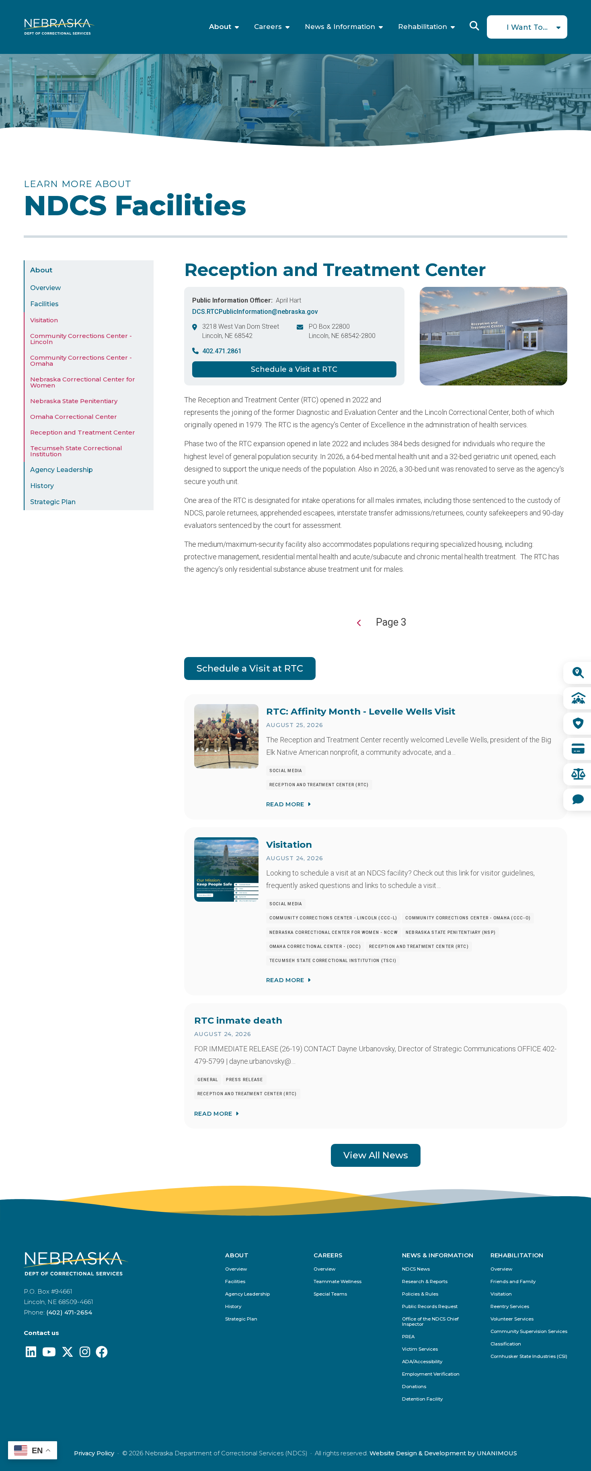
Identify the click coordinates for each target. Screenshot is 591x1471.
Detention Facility (422, 1399)
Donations (414, 1386)
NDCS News (416, 1269)
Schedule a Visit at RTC (294, 369)
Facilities (44, 304)
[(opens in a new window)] (31, 1354)
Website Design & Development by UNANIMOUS (443, 1453)
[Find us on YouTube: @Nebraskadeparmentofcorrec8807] (49, 1354)
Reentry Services (509, 1306)
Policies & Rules (420, 1294)
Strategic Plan (53, 502)
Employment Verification (431, 1374)
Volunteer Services (512, 1319)
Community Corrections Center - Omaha (81, 361)
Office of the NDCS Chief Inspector (430, 1321)
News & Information (340, 27)
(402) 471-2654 (69, 1312)
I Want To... (527, 27)
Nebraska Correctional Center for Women (82, 382)
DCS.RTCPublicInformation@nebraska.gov (255, 311)
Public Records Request (430, 1306)
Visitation (44, 320)
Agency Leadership (61, 470)
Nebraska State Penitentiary (73, 401)
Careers (268, 27)
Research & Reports (424, 1281)
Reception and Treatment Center (82, 433)
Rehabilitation (422, 27)
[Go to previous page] (359, 623)
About (220, 27)
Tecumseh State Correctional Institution (76, 451)
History (42, 486)
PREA (408, 1336)
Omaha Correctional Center (73, 417)
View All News (375, 1155)
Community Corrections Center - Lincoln (81, 339)
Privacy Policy (94, 1453)
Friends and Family (513, 1281)
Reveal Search (474, 26)
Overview (45, 288)
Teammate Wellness (337, 1281)
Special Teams (330, 1294)
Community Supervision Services (528, 1331)
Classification (505, 1344)
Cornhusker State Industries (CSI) (528, 1356)
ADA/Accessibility (422, 1361)
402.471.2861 (222, 351)
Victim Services (420, 1349)
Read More (285, 804)
